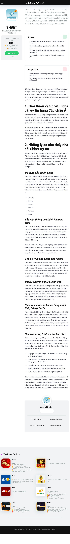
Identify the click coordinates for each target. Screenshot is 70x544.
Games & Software (56, 419)
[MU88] (5, 467)
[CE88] (5, 510)
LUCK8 (49, 476)
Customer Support (56, 425)
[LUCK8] (40, 483)
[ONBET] (40, 495)
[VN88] (5, 495)
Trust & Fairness (37, 419)
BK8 (13, 476)
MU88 (14, 459)
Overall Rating (46, 407)
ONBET (49, 487)
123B (48, 459)
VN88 (13, 487)
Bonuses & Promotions (37, 425)
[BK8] (5, 483)
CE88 (13, 502)
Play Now (11, 53)
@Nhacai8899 (52, 529)
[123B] (40, 467)
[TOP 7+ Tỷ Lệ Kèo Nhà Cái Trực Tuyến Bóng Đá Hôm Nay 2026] (35, 2)
